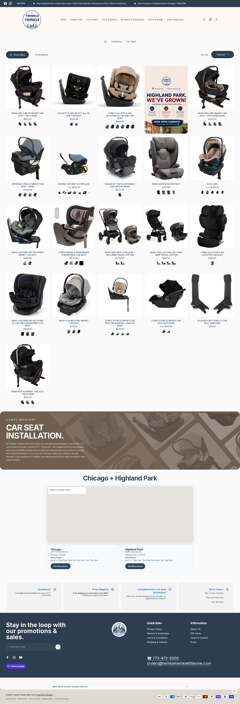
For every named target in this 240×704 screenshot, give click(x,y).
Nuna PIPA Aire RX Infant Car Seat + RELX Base (27, 114)
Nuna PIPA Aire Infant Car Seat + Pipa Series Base (212, 114)
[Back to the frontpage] (105, 41)
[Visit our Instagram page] (10, 3)
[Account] (216, 20)
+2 (89, 192)
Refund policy (11, 699)
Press (193, 642)
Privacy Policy (154, 629)
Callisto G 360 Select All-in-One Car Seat (73, 114)
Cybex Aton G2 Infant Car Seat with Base (166, 321)
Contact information (61, 699)
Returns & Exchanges (158, 633)
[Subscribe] (57, 646)
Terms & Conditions (157, 637)
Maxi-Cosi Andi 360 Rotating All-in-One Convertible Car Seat (27, 323)
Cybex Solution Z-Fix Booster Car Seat (212, 253)
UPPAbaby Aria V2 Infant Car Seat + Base (28, 185)
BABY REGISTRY (175, 19)
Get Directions (60, 566)
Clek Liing (212, 184)
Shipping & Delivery (157, 642)
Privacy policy (22, 699)
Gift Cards (195, 633)
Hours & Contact (199, 637)
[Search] (204, 20)
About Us (195, 629)
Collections (116, 41)
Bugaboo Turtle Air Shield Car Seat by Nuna (120, 185)
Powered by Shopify (44, 695)
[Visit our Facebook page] (5, 3)
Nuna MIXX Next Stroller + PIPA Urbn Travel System (120, 253)
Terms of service (34, 699)
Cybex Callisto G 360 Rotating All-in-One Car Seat (120, 116)
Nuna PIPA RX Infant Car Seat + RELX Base (27, 392)
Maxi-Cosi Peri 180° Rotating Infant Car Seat (27, 253)
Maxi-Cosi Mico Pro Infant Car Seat (74, 321)
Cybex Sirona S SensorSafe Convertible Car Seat (73, 253)
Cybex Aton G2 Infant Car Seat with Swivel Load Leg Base (120, 323)
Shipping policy (47, 699)
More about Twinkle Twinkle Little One (120, 686)
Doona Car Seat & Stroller (73, 184)
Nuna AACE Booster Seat (166, 184)
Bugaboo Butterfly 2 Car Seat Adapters (212, 321)
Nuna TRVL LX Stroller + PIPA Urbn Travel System (166, 253)
